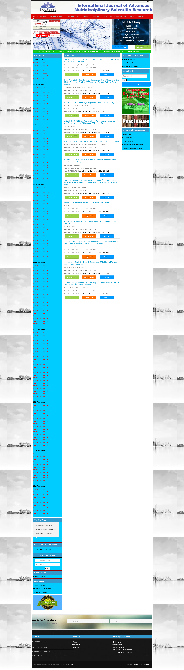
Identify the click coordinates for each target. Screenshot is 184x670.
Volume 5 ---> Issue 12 (41, 265)
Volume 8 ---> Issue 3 (40, 111)
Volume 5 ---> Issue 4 (40, 284)
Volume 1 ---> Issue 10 (41, 316)
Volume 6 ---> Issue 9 (40, 162)
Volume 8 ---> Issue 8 (40, 98)
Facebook (76, 644)
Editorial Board (56, 16)
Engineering (127, 134)
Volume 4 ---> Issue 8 (40, 343)
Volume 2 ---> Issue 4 (40, 248)
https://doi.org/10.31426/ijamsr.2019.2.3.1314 (93, 132)
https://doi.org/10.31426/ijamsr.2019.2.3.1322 (93, 294)
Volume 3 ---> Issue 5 (40, 119)
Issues (85, 16)
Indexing (109, 16)
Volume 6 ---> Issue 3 (40, 173)
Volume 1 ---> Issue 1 (40, 513)
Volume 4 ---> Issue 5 (40, 351)
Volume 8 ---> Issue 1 (40, 116)
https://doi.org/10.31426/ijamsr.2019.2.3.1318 (93, 212)
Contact (141, 16)
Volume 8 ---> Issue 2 (40, 114)
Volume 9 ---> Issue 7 (40, 62)
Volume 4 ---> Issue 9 (40, 340)
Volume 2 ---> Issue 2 (40, 386)
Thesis (132, 16)
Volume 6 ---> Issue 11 (40, 190)
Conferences (121, 16)
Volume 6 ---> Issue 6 (40, 203)
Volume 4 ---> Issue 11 (40, 335)
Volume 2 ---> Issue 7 (40, 246)
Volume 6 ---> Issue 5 (40, 206)
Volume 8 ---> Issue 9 (40, 95)
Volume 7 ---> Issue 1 (40, 160)
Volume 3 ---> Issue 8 (40, 240)
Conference (138, 664)
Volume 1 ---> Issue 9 (40, 442)
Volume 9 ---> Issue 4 (40, 70)
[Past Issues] (136, 121)
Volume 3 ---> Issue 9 (40, 302)
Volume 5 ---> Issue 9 (40, 270)
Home (33, 16)
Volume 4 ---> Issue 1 (40, 232)
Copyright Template (40, 592)
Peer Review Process (130, 63)
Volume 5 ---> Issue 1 (40, 224)
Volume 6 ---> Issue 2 (40, 214)
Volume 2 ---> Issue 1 (40, 324)
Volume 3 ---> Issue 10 (41, 238)
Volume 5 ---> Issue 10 (41, 268)
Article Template (39, 585)
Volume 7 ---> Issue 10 (41, 136)
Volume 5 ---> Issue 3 (40, 286)
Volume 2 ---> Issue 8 (40, 478)
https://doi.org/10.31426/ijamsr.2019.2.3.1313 (93, 112)
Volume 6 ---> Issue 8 (40, 165)
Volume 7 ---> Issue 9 (40, 138)
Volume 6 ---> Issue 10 (41, 192)
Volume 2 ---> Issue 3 (40, 178)
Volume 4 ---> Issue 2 (40, 359)
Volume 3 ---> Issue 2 (40, 429)
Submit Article (97, 16)
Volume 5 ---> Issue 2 (40, 289)
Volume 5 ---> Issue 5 (40, 222)
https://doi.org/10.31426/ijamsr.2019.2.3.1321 (93, 273)
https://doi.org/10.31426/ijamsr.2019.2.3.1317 (93, 193)
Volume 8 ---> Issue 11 (40, 90)
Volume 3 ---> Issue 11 (40, 300)
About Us (42, 16)
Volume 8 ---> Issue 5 (40, 106)
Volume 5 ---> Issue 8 (40, 273)
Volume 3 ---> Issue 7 (40, 418)
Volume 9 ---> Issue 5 (40, 68)
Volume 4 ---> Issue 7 (40, 346)
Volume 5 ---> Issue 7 (40, 276)
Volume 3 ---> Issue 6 (40, 243)
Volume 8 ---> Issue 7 (40, 100)
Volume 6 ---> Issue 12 (41, 187)
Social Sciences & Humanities (133, 148)
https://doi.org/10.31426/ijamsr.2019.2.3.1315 (93, 150)
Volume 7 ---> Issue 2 (40, 157)
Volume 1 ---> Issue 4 (40, 254)
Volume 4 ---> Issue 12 (41, 332)
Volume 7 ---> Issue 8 (40, 141)
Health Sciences (128, 141)
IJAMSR (71, 664)
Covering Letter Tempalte (42, 588)
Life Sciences (127, 137)
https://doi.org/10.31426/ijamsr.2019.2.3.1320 (93, 253)
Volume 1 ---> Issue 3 (40, 256)
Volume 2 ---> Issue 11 (40, 434)
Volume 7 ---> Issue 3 (40, 154)
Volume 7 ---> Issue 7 (40, 144)
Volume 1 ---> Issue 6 (40, 500)
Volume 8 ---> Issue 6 (40, 103)
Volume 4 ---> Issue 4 (40, 354)
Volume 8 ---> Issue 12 (41, 87)
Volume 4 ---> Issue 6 (40, 348)
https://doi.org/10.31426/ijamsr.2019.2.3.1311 (93, 71)
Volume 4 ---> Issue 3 (40, 230)
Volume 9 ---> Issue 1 (40, 78)
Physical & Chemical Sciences (133, 144)
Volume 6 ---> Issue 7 (40, 168)
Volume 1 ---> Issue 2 (40, 510)
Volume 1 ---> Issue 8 (40, 318)
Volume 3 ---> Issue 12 (41, 176)
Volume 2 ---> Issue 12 (41, 308)
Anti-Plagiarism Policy (130, 66)
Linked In (76, 647)
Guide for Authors (72, 16)
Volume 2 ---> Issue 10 (41, 459)
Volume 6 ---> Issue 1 (40, 216)
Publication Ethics (129, 59)
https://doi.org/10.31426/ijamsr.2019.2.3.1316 (93, 171)
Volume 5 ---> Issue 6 (40, 219)
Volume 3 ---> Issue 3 (40, 305)
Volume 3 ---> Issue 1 (40, 375)
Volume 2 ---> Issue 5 (40, 380)
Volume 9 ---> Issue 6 (40, 65)
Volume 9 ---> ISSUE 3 (40, 73)
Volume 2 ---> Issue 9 (40, 310)
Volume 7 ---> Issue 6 (40, 146)
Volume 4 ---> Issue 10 (41, 227)
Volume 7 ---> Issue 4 (40, 152)
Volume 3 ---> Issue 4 (40, 426)
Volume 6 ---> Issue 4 (40, 170)
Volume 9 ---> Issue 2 (40, 76)
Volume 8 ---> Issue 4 (40, 108)
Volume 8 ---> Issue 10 (41, 92)
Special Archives (39, 576)
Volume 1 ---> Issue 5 (40, 251)
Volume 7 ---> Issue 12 (41, 130)
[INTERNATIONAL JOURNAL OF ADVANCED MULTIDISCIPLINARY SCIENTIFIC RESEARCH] (49, 7)
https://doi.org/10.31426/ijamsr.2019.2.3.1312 (93, 93)
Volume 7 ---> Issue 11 (40, 133)
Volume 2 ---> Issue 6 (40, 378)
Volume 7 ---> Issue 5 (40, 149)
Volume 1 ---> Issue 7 (40, 497)
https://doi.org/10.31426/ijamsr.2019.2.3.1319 (93, 232)
